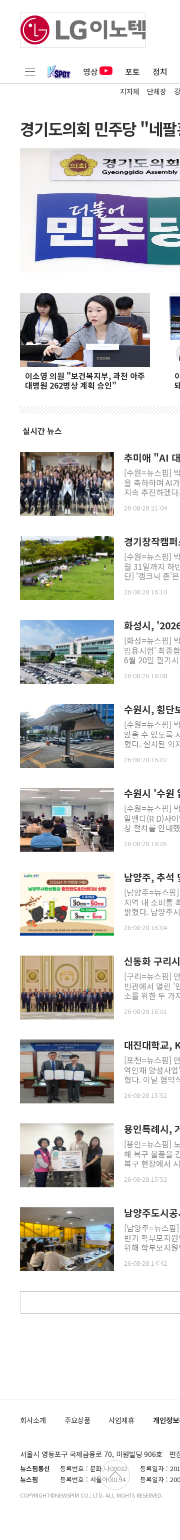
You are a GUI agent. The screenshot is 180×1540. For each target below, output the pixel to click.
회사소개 (33, 1420)
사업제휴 (121, 1420)
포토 (132, 71)
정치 (160, 71)
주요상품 (77, 1420)
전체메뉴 (30, 71)
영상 (90, 71)
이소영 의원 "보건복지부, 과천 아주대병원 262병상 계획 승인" (85, 380)
